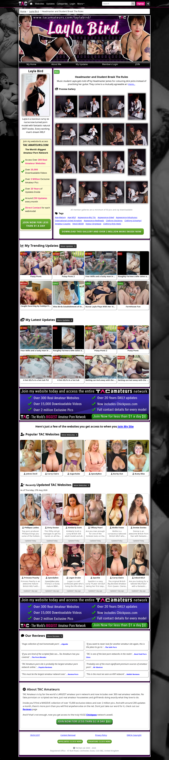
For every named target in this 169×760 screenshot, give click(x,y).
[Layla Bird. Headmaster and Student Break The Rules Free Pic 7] (90, 134)
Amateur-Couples (63, 223)
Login (72, 3)
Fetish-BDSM (78, 223)
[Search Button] (133, 4)
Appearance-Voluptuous (126, 217)
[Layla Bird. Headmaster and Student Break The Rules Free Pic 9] (113, 134)
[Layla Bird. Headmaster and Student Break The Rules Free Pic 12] (90, 161)
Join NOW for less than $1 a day (35, 224)
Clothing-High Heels (112, 223)
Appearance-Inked (106, 217)
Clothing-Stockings (114, 220)
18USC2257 (35, 735)
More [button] (80, 3)
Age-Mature (60, 217)
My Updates (82, 64)
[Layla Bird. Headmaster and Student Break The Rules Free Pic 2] (90, 106)
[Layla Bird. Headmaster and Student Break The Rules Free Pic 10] (137, 134)
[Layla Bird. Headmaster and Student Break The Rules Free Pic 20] (137, 192)
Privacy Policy (101, 735)
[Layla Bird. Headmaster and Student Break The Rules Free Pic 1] (66, 106)
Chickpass (91, 714)
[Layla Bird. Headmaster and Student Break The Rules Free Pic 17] (66, 192)
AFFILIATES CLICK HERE (70, 741)
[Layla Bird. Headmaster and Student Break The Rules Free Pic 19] (113, 192)
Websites (39, 3)
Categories (62, 3)
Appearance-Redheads (94, 220)
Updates (50, 3)
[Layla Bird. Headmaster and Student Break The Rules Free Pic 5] (137, 106)
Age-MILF (72, 217)
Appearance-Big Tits (87, 217)
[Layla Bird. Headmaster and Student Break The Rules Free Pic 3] (113, 106)
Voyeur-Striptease (93, 223)
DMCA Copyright (134, 735)
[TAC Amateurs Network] (22, 4)
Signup (140, 3)
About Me (56, 64)
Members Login (110, 64)
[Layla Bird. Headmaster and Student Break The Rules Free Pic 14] (113, 161)
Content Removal (68, 735)
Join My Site (126, 426)
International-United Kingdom (68, 220)
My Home (31, 64)
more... (131, 84)
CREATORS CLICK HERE (99, 741)
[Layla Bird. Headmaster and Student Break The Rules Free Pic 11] (66, 161)
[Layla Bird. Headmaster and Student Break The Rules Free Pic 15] (137, 161)
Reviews (27, 709)
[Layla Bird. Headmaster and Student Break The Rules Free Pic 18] (90, 192)
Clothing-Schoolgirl (133, 220)
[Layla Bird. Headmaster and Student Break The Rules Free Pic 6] (66, 134)
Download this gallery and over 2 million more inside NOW (101, 231)
